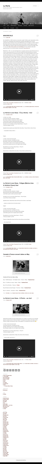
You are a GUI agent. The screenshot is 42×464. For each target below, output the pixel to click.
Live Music (26, 176)
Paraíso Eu (37, 176)
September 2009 (6, 454)
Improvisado (5, 403)
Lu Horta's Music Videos (10, 106)
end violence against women (29, 106)
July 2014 (4, 420)
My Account (20, 25)
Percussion (11, 249)
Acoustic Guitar (21, 248)
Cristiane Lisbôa (6, 399)
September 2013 (6, 424)
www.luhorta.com (27, 48)
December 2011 (5, 436)
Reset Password (31, 25)
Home (4, 25)
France (19, 293)
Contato (17, 27)
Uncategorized (5, 383)
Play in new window (10, 102)
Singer (7, 107)
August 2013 (5, 425)
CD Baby (4, 394)
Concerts (16, 293)
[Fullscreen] (33, 99)
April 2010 (5, 450)
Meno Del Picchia (6, 406)
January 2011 (5, 441)
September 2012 (6, 431)
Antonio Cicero (26, 248)
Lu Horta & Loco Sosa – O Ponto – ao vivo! (17, 298)
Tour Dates (8, 293)
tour (28, 293)
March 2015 (5, 419)
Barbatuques (5, 390)
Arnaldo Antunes (6, 398)
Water (4, 177)
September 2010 (6, 445)
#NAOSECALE (8, 36)
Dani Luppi (5, 400)
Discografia (12, 27)
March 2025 (5, 412)
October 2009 (5, 453)
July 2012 (4, 432)
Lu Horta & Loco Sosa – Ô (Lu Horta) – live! (17, 113)
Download (16, 102)
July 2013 (4, 426)
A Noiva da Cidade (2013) (7, 375)
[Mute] (31, 99)
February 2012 (5, 434)
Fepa (4, 402)
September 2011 (6, 437)
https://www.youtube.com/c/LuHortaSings (16, 46)
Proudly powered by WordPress (21, 460)
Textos (4, 381)
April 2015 (5, 418)
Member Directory (13, 25)
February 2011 (5, 440)
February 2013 (5, 430)
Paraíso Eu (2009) (17, 176)
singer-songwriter (12, 364)
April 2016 (5, 416)
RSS (11, 104)
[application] (19, 91)
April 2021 (5, 413)
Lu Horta (6, 6)
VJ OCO (4, 408)
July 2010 (4, 446)
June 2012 (5, 433)
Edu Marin (5, 401)
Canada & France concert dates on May (16, 254)
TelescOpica (5, 407)
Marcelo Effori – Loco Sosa (7, 405)
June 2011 (5, 438)
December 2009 (5, 452)
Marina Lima (7, 249)
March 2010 (5, 451)
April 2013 (5, 427)
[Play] (4, 99)
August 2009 (5, 455)
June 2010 (5, 447)
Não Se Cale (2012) (17, 106)
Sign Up (5, 27)
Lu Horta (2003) (5, 376)
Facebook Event (31, 279)
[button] (19, 91)
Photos (4, 380)
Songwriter (10, 107)
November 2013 (5, 423)
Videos (21, 106)
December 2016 (5, 415)
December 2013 (5, 422)
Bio (8, 27)
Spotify (8, 104)
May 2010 (4, 448)
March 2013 (5, 429)
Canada (13, 293)
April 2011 (5, 439)
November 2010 (5, 443)
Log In (8, 25)
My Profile (25, 25)
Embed (30, 102)
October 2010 (5, 444)
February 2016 (5, 417)
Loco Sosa (30, 176)
